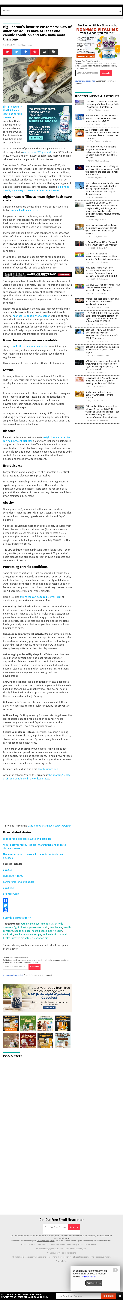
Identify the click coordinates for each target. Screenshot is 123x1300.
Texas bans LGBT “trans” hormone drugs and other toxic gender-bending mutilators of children (102, 381)
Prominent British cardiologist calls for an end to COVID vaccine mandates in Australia (102, 302)
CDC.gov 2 (8, 887)
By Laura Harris (101, 124)
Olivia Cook (26, 45)
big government (39, 923)
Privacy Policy (61, 1261)
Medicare (19, 934)
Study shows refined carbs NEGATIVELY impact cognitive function (99, 395)
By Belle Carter (101, 237)
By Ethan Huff (101, 178)
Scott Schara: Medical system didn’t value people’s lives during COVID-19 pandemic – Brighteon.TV (102, 104)
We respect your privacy (46, 1241)
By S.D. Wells (101, 220)
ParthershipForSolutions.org (18, 881)
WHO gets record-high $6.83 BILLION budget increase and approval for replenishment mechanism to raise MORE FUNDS (101, 272)
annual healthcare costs (24, 210)
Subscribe (108, 1296)
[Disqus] (37, 1097)
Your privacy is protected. (13, 975)
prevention (38, 938)
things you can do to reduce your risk (40, 597)
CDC (51, 923)
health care (56, 927)
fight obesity (21, 927)
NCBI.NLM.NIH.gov (13, 875)
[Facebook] (37, 900)
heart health (55, 930)
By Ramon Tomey (102, 161)
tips (47, 938)
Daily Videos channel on (49, 825)
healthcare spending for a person (31, 316)
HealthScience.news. (48, 769)
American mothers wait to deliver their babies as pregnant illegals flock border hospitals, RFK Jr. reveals (101, 229)
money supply (33, 934)
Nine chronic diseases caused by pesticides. (27, 838)
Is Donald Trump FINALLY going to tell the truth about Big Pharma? (102, 243)
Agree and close (94, 1283)
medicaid (8, 934)
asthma (25, 923)
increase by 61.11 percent (37, 152)
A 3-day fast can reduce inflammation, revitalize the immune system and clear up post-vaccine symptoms (103, 134)
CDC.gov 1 (8, 870)
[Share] (37, 910)
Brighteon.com (11, 893)
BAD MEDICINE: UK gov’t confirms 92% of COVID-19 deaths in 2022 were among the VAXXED (102, 118)
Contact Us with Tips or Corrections (61, 1253)
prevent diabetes (21, 938)
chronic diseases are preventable (28, 346)
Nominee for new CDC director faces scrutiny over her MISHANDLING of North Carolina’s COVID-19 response (102, 334)
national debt (49, 934)
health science (22, 930)
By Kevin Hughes (102, 110)
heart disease (39, 930)
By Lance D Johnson (103, 141)
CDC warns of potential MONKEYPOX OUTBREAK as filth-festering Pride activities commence (103, 256)
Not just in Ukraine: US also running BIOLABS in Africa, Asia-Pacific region (102, 350)
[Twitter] (37, 905)
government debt (38, 927)
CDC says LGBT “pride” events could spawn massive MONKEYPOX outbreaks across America (103, 287)
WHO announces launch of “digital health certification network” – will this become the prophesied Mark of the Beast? (102, 170)
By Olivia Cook (102, 324)
